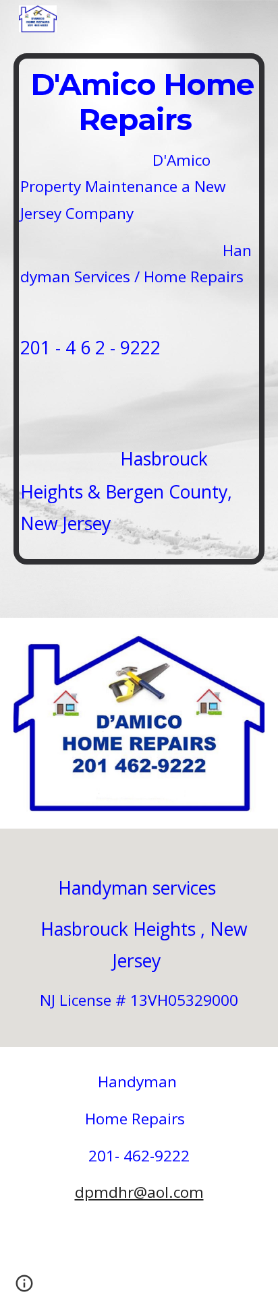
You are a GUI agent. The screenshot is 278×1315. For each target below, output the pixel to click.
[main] (139, 309)
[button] (24, 1288)
